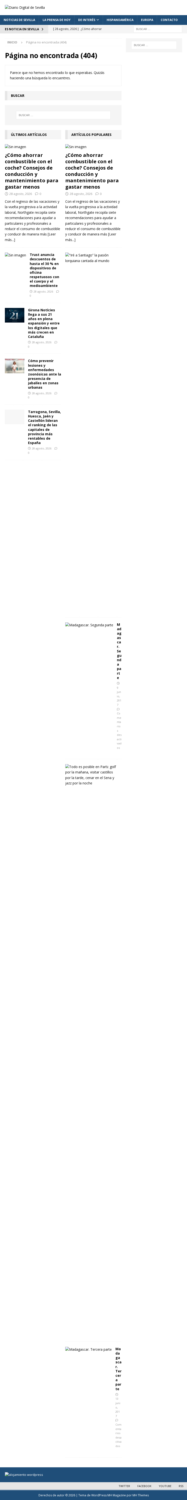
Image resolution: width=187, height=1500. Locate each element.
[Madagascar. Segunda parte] (89, 625)
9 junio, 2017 (119, 696)
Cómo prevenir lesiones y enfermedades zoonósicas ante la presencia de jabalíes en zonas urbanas (44, 374)
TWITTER (124, 1486)
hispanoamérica (120, 20)
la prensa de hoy (57, 20)
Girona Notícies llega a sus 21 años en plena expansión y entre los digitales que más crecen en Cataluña (44, 323)
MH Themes (140, 1495)
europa (147, 20)
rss (181, 1486)
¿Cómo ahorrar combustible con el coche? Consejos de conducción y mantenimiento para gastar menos (31, 171)
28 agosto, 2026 (20, 194)
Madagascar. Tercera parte (118, 1369)
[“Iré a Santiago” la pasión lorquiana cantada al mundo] (91, 258)
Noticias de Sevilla (19, 20)
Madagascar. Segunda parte (119, 651)
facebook (144, 1486)
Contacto (169, 20)
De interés (86, 20)
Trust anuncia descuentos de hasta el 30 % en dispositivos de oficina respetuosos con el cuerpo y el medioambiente (44, 270)
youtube (165, 1486)
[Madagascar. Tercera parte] (88, 1349)
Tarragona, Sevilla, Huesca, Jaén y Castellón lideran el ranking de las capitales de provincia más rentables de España (44, 427)
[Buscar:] (157, 28)
